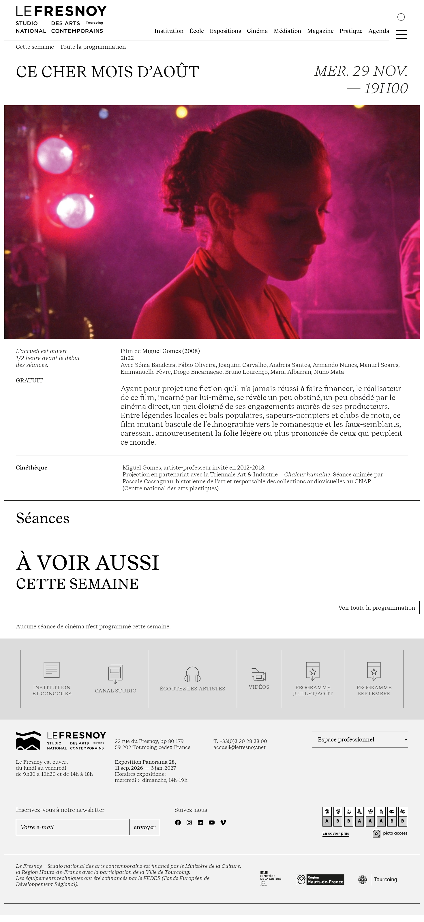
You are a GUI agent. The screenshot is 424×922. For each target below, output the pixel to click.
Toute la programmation (93, 46)
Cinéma (257, 30)
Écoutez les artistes (192, 689)
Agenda (378, 30)
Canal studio (115, 691)
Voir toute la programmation (376, 607)
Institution (169, 30)
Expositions (225, 30)
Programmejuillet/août (313, 690)
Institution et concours (52, 690)
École (197, 30)
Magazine (320, 30)
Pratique (351, 30)
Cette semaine (35, 46)
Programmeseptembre (374, 690)
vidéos (259, 687)
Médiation (287, 30)
